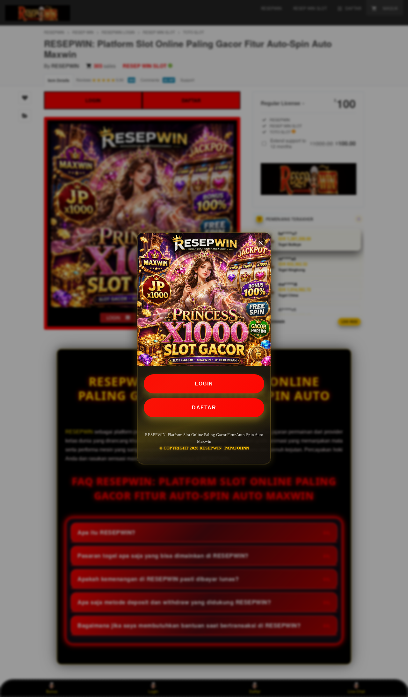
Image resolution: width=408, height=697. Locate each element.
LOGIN (204, 383)
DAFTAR (204, 407)
